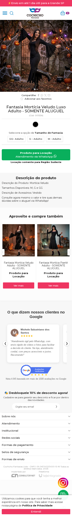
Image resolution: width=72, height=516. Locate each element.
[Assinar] (56, 406)
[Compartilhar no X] (45, 95)
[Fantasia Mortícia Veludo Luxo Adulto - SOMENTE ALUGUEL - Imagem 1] (36, 56)
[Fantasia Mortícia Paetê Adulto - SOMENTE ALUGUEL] (53, 255)
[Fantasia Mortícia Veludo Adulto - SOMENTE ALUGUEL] (18, 255)
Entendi (36, 511)
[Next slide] (68, 55)
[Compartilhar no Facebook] (38, 95)
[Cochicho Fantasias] (35, 13)
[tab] (35, 89)
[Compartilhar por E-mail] (49, 95)
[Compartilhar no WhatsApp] (42, 95)
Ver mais (19, 285)
